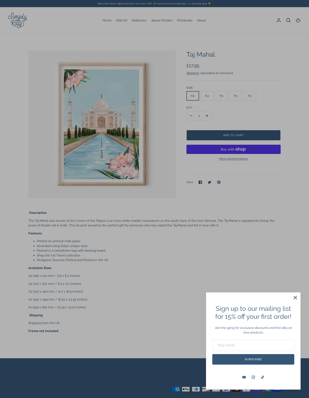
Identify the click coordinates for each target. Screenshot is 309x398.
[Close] (295, 297)
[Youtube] (244, 377)
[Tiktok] (262, 377)
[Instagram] (253, 377)
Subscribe (253, 359)
